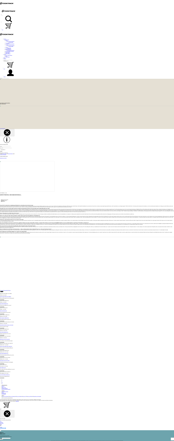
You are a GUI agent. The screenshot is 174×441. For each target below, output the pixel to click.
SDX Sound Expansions (10, 50)
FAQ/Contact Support (5, 391)
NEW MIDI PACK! (3, 367)
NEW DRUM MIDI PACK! (4, 353)
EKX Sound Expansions (10, 45)
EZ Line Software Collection (9, 51)
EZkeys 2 (6, 44)
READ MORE (2, 299)
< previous (1, 422)
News (2, 386)
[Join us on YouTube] (1, 290)
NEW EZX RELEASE (3, 310)
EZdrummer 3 (7, 43)
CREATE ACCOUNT (3, 158)
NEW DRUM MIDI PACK (4, 303)
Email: (1, 438)
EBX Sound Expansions (10, 41)
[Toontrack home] (7, 6)
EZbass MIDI (11, 42)
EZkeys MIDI (11, 46)
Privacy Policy (4, 153)
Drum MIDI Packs (8, 48)
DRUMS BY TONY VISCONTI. (5, 339)
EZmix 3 (6, 47)
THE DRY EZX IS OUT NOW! (4, 360)
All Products (7, 39)
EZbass (6, 40)
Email (1, 146)
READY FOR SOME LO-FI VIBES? (5, 296)
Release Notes (4, 393)
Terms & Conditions (5, 388)
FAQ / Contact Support (8, 55)
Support (5, 54)
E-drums (5, 58)
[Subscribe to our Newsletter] (36, 396)
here (122, 440)
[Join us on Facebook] (5, 290)
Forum (6, 56)
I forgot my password (3, 154)
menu (1, 421)
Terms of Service (10, 153)
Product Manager (7, 53)
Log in (5, 76)
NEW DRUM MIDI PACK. (4, 332)
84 (2, 382)
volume (1, 427)
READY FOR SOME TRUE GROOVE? (6, 346)
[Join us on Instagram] (12, 396)
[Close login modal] (7, 132)
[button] (88, 26)
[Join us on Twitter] (9, 290)
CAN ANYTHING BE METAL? (5, 374)
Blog (4, 57)
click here (17, 401)
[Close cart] (7, 413)
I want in (1, 439)
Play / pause (1, 423)
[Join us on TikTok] (29, 396)
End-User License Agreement (6, 389)
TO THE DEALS (2, 128)
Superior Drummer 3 (8, 49)
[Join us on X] (24, 396)
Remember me (3, 149)
